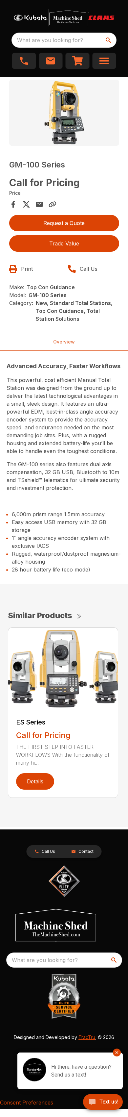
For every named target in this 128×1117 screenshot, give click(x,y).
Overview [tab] (64, 341)
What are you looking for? (50, 40)
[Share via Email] (39, 204)
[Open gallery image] (64, 113)
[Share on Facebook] (13, 204)
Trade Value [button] (64, 243)
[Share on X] (26, 204)
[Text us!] (103, 1102)
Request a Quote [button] (64, 223)
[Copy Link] (52, 204)
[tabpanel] (64, 114)
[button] (24, 61)
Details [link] (35, 781)
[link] (77, 61)
